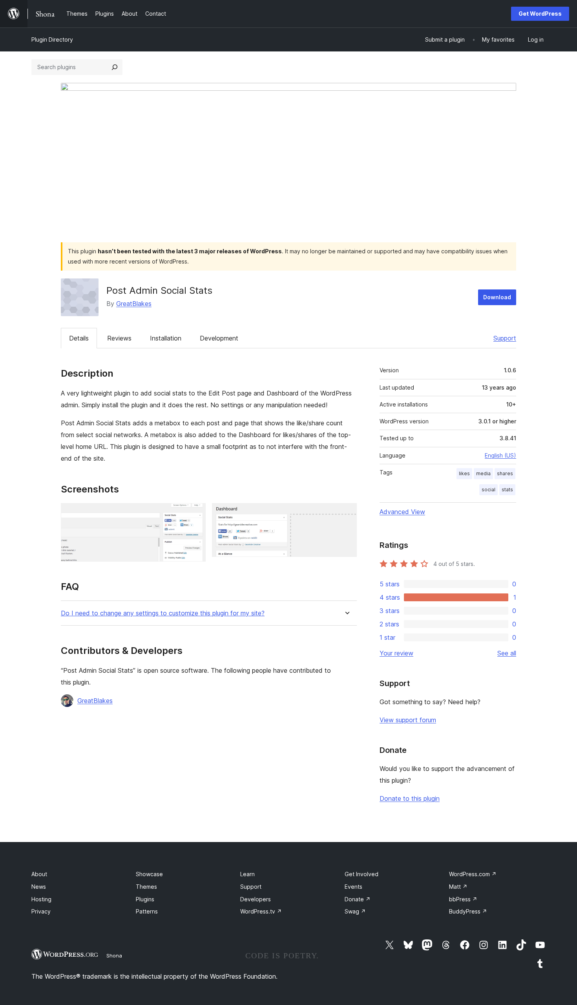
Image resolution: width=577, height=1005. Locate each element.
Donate (358, 899)
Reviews (119, 338)
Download (497, 297)
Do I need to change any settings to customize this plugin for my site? (163, 613)
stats (507, 489)
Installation (165, 338)
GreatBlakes (134, 304)
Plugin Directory (52, 39)
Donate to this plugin (410, 798)
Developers (255, 899)
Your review (396, 653)
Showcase (149, 874)
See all (506, 653)
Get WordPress (540, 13)
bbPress (463, 899)
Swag (355, 911)
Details (79, 338)
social (488, 489)
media (483, 473)
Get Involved (361, 874)
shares (505, 473)
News (38, 886)
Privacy (41, 911)
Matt (458, 886)
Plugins (145, 899)
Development (219, 338)
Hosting (41, 899)
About (39, 874)
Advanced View (402, 512)
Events (353, 886)
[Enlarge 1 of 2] (195, 514)
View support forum (408, 720)
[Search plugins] (114, 67)
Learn (247, 874)
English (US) (500, 455)
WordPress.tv (261, 911)
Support (504, 338)
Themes (146, 886)
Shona (114, 955)
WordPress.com (473, 874)
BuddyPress (468, 911)
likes (464, 473)
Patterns (147, 911)
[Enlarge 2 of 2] (346, 514)
